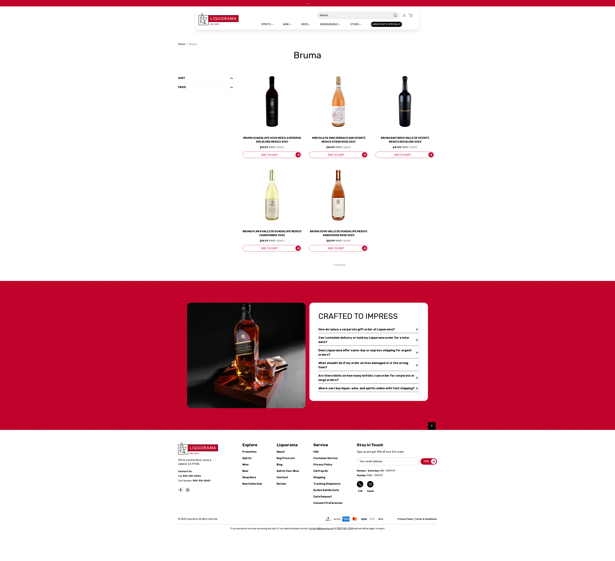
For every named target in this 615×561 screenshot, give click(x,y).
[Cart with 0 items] (412, 15)
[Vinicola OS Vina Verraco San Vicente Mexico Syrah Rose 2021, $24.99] (338, 101)
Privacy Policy (322, 464)
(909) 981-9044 (345, 528)
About (281, 451)
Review (281, 483)
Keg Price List (286, 458)
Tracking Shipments (326, 483)
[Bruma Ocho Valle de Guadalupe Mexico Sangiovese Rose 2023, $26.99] (338, 195)
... (307, 3)
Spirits (246, 458)
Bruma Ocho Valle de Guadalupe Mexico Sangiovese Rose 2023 (338, 233)
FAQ (316, 451)
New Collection (252, 483)
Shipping (319, 477)
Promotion (249, 451)
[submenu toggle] (275, 24)
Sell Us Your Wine (288, 470)
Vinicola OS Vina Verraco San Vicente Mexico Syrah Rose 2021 (338, 139)
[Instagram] (187, 489)
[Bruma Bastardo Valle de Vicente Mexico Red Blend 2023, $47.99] (405, 101)
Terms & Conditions (426, 519)
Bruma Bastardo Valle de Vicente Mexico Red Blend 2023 (405, 139)
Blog (280, 464)
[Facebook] (180, 489)
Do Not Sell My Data (326, 490)
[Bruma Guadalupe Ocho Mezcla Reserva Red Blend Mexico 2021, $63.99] (272, 101)
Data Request (322, 496)
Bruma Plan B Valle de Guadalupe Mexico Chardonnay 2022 (272, 233)
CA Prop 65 (320, 470)
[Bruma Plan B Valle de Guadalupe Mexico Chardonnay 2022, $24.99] (272, 195)
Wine (245, 464)
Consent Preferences (327, 502)
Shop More (249, 477)
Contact (282, 477)
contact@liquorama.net (321, 528)
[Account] (404, 15)
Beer (245, 470)
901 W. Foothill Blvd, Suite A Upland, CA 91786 (195, 462)
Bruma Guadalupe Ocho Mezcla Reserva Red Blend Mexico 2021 (272, 139)
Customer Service (325, 458)
